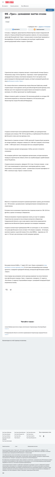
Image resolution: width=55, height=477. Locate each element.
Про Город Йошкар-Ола (19, 434)
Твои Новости (17, 437)
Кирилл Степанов (44, 27)
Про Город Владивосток (31, 437)
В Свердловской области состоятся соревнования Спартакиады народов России (26, 333)
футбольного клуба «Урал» (15, 81)
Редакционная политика (32, 446)
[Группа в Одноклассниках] (39, 29)
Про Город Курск (30, 434)
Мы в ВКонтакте (25, 6)
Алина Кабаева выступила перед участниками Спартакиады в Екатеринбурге (25, 327)
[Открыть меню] (3, 2)
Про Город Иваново (6, 434)
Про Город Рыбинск (6, 436)
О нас (16, 446)
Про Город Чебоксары (6, 432)
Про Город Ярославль (31, 432)
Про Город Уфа (17, 436)
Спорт (7, 22)
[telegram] (11, 290)
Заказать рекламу (14, 6)
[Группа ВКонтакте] (16, 29)
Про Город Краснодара (7, 440)
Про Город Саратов (30, 436)
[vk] (6, 290)
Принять (50, 10)
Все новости (5, 6)
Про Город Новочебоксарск (19, 432)
